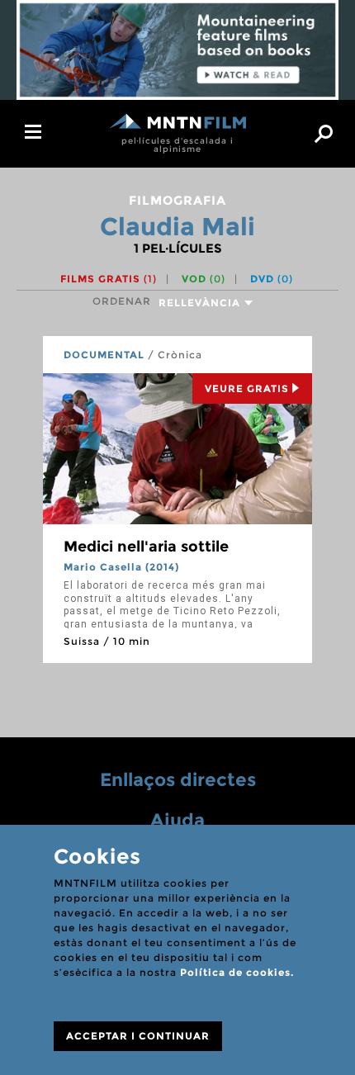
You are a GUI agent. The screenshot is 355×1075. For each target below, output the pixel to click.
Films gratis (108, 278)
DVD (271, 278)
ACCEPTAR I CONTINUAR (138, 1036)
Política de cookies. (237, 972)
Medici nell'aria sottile (146, 547)
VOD (203, 278)
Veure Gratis (247, 388)
